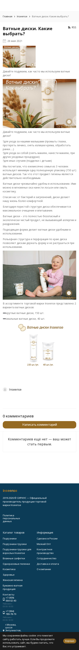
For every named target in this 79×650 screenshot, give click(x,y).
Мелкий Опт (44, 544)
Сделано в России (47, 538)
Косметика (9, 569)
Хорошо (69, 640)
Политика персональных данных (11, 518)
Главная (7, 16)
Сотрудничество (46, 558)
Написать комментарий (39, 425)
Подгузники (10, 538)
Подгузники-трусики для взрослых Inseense (17, 551)
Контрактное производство (45, 551)
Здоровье (9, 574)
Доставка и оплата (48, 563)
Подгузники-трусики (15, 544)
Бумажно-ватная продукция (12, 587)
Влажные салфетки (14, 558)
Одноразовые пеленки (16, 563)
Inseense (22, 16)
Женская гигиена (13, 580)
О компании (44, 569)
